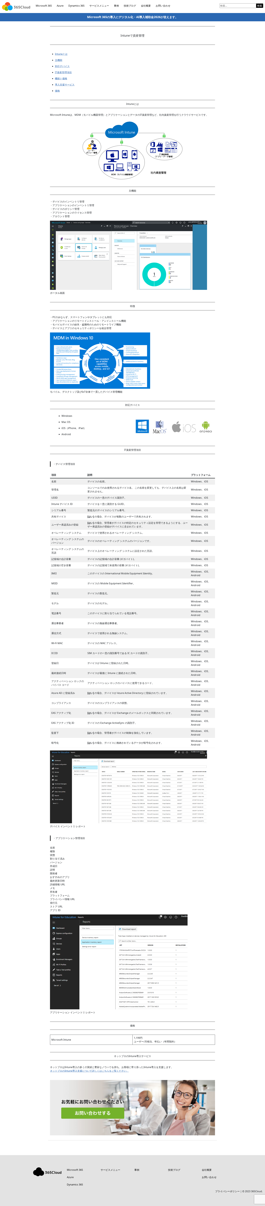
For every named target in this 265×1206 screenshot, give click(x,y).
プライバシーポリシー (227, 1191)
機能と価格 (61, 78)
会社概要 (146, 5)
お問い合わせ (163, 5)
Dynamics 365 (76, 5)
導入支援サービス (65, 84)
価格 (57, 90)
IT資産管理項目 (63, 72)
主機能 (58, 60)
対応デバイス (62, 66)
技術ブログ (130, 5)
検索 (259, 5)
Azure (60, 5)
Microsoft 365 (44, 5)
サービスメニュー (99, 5)
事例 (116, 5)
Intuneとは (61, 54)
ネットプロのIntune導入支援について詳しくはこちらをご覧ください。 (89, 1070)
